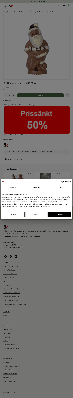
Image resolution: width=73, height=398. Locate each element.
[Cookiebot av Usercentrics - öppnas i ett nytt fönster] (62, 182)
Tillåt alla (60, 214)
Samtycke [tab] (12, 187)
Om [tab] (60, 187)
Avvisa (13, 214)
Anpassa (35, 214)
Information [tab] (36, 187)
